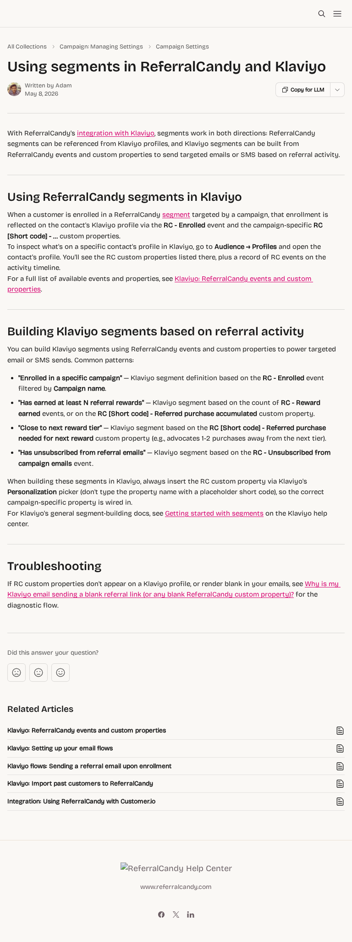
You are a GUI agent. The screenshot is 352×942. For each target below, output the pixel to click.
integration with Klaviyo (115, 133)
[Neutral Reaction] (38, 672)
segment (176, 214)
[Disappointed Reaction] (16, 672)
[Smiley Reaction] (60, 672)
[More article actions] (337, 89)
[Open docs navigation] (337, 13)
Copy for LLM (307, 89)
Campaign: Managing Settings (101, 46)
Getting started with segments (214, 513)
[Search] (321, 13)
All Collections (27, 46)
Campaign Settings (182, 46)
